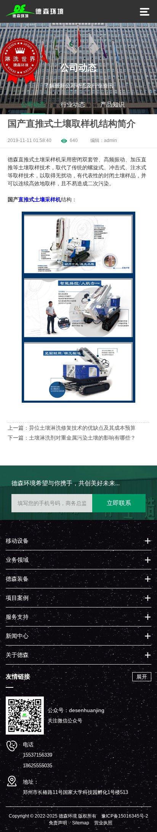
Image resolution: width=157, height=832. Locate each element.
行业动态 (73, 104)
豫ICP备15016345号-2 (124, 816)
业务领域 (17, 559)
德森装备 (17, 578)
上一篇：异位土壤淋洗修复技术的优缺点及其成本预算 (72, 428)
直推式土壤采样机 (39, 199)
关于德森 (17, 655)
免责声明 (58, 823)
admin (110, 140)
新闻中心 (17, 636)
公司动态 (33, 104)
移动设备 (17, 540)
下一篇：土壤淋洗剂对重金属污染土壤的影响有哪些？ (72, 438)
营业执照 (103, 823)
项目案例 (17, 598)
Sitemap (80, 823)
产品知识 (112, 104)
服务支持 (17, 617)
